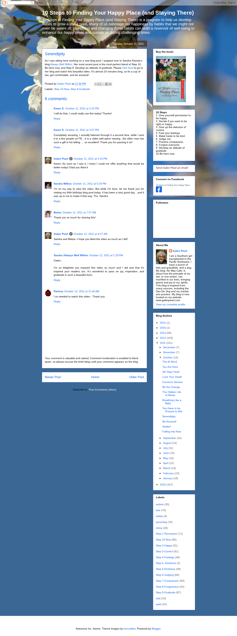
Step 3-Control (164, 551)
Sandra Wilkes (63, 183)
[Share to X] (103, 84)
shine (159, 527)
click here (127, 67)
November (169, 352)
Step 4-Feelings (165, 557)
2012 (163, 337)
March (167, 468)
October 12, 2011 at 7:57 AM (79, 212)
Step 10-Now (61, 89)
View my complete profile (170, 304)
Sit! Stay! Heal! (171, 371)
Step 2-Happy (164, 545)
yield (158, 604)
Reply (57, 118)
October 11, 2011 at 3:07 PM (82, 129)
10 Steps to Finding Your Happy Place (173, 185)
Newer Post (53, 377)
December (169, 347)
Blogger (156, 628)
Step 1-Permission (166, 533)
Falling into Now (171, 431)
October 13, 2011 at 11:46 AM (81, 291)
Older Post (136, 377)
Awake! (166, 426)
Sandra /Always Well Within (71, 255)
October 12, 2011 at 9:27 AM (90, 233)
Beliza (57, 212)
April (166, 463)
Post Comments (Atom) (102, 389)
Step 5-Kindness (165, 568)
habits (159, 516)
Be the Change (171, 387)
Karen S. (59, 108)
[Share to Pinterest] (110, 84)
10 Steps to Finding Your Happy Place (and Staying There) (118, 13)
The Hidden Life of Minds (171, 394)
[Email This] (96, 84)
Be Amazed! (169, 421)
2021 (163, 322)
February (169, 473)
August (167, 442)
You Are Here (170, 366)
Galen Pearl (64, 83)
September (170, 437)
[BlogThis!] (99, 84)
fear (158, 510)
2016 (163, 327)
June (166, 452)
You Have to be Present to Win (172, 410)
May (166, 458)
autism (160, 504)
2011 (163, 342)
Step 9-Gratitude (80, 89)
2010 (163, 484)
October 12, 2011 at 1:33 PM (106, 255)
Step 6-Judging (165, 574)
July (165, 447)
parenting (161, 522)
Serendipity (169, 416)
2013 (163, 332)
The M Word (169, 361)
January (168, 478)
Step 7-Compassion (167, 580)
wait (158, 598)
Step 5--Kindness (166, 563)
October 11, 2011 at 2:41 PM (82, 108)
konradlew (130, 628)
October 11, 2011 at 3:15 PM (90, 158)
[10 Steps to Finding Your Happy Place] (159, 191)
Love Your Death (172, 376)
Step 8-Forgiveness (167, 586)
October (168, 357)
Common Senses (172, 382)
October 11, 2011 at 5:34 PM (89, 183)
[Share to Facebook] (107, 84)
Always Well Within (61, 64)
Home (95, 377)
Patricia (58, 291)
